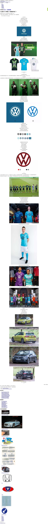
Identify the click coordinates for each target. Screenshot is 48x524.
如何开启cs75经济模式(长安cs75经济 (6, 395)
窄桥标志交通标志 (4, 402)
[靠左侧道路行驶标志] (4, 513)
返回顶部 (3, 520)
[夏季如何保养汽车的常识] (8, 444)
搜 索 (7, 2)
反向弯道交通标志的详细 (4, 406)
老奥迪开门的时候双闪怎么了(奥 (5, 392)
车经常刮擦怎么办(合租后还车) (5, 397)
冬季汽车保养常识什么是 (4, 407)
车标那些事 (9, 9)
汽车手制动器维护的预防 (4, 405)
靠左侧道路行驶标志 (4, 514)
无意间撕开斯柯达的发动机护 (5, 436)
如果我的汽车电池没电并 (4, 403)
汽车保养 (3, 7)
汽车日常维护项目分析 (4, 401)
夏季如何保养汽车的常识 (4, 445)
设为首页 (1, 1)
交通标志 (3, 5)
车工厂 (5, 9)
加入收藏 (3, 1)
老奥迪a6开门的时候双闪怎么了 (5, 393)
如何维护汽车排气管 (4, 404)
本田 (2, 483)
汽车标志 (3, 4)
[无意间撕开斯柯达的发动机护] (5, 435)
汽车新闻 (3, 6)
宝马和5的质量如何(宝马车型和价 (5, 394)
